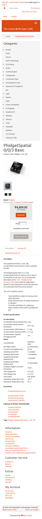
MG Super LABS (10, 510)
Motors (8, 97)
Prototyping (10, 108)
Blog (5, 16)
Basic (26, 420)
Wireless (9, 130)
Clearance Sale (11, 138)
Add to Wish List (21, 237)
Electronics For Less (29, 12)
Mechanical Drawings (16, 398)
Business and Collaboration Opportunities (20, 453)
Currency (35, 8)
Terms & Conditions (12, 446)
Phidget (10, 420)
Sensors (9, 119)
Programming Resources (17, 391)
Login (4, 5)
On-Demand (10, 134)
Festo (8, 53)
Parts (8, 101)
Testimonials (9, 443)
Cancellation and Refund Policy (16, 448)
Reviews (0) (22, 248)
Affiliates (8, 480)
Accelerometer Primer (16, 396)
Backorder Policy (11, 434)
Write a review (28, 202)
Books (8, 68)
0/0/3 (22, 420)
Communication (11, 72)
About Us (8, 432)
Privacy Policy (10, 441)
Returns (8, 464)
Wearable (9, 127)
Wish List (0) (18, 2)
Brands (8, 50)
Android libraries (14, 417)
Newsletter (9, 498)
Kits (7, 90)
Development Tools (13, 83)
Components (10, 75)
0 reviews (17, 202)
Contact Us (9, 462)
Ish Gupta (28, 515)
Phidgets (12, 200)
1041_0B (32, 420)
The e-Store (13, 8)
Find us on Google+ (32, 510)
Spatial (16, 420)
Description (9, 248)
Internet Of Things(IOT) (14, 86)
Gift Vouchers (10, 477)
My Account (9, 491)
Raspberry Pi (10, 112)
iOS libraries (12, 414)
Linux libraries (13, 412)
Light (7, 94)
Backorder (21, 215)
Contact (14, 16)
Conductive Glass (12, 79)
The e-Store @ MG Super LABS (18, 29)
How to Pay (9, 439)
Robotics (9, 116)
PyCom (8, 57)
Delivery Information (12, 437)
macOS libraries (13, 410)
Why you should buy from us (15, 450)
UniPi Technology (12, 61)
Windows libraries (14, 407)
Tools (8, 123)
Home (8, 36)
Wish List (8, 496)
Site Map (8, 466)
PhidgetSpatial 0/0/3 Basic (24, 36)
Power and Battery (12, 105)
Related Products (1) (12, 253)
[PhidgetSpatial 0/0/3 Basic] (17, 168)
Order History (10, 493)
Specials (8, 482)
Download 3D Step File (16, 400)
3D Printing (10, 64)
